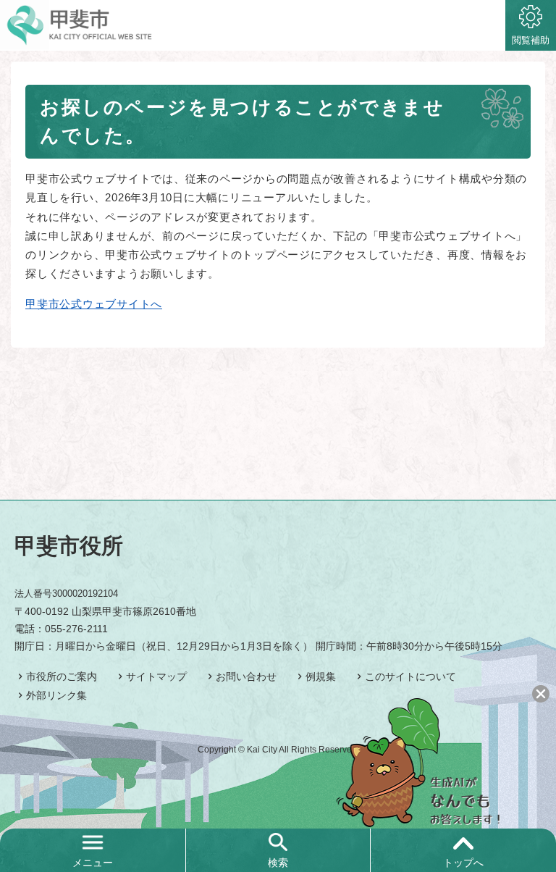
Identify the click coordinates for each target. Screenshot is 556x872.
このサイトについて (410, 676)
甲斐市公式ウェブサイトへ (93, 304)
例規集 (321, 676)
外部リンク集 (56, 695)
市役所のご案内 (61, 676)
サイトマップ (156, 676)
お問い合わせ (246, 676)
